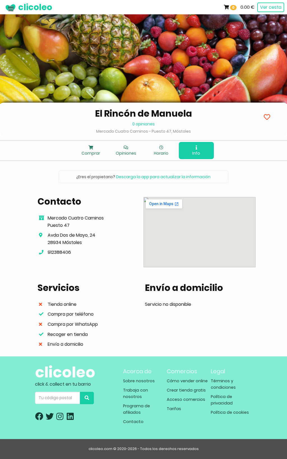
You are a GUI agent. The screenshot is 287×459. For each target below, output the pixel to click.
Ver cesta (270, 7)
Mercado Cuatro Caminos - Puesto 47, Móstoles (143, 131)
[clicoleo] (4, 7)
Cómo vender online (187, 381)
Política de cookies (230, 412)
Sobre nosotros (139, 381)
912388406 (59, 252)
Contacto (133, 421)
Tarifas (174, 408)
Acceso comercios (186, 399)
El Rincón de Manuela (143, 113)
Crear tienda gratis (186, 390)
